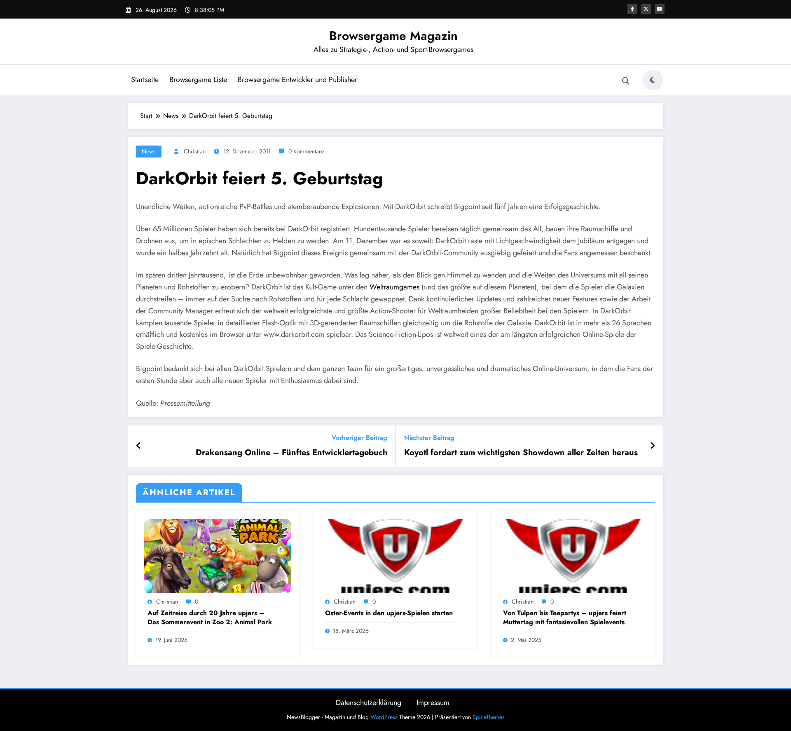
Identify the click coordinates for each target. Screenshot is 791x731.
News (149, 151)
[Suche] (625, 81)
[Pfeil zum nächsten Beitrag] (652, 446)
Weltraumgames (394, 287)
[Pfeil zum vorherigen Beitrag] (138, 446)
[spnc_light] (652, 80)
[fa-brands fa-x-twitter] (646, 9)
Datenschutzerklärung (368, 702)
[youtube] (660, 9)
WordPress (384, 717)
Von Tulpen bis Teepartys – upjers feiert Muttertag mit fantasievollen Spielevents (564, 618)
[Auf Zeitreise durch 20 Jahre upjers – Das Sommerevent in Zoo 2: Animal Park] (217, 555)
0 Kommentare (306, 151)
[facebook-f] (632, 9)
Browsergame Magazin (393, 36)
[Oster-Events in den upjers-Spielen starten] (395, 555)
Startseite (145, 79)
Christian (195, 151)
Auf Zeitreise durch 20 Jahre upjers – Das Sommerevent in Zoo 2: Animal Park (209, 618)
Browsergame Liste (198, 79)
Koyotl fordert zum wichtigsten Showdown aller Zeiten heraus (521, 452)
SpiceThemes (489, 717)
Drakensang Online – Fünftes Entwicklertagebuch (291, 452)
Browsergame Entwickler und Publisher (297, 79)
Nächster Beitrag (429, 438)
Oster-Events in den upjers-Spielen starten (389, 613)
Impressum (433, 702)
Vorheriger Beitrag (359, 438)
